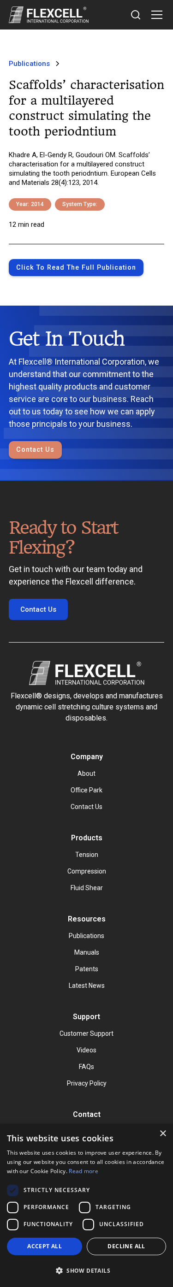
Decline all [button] (126, 1246)
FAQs (86, 1066)
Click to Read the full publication (76, 268)
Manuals (86, 952)
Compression (86, 871)
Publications (86, 935)
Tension (86, 854)
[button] (155, 15)
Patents (86, 969)
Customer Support (86, 1033)
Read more (83, 1171)
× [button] (162, 1133)
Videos (86, 1050)
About (86, 773)
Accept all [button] (44, 1246)
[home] (49, 14)
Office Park (86, 790)
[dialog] (86, 1205)
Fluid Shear (87, 887)
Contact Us (35, 450)
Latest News (87, 985)
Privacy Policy (87, 1083)
